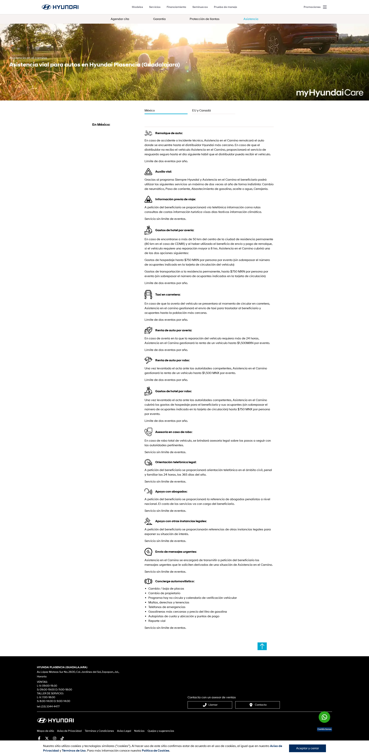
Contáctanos (324, 729)
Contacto (261, 704)
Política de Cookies (155, 751)
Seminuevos (200, 7)
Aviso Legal (124, 731)
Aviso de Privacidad (69, 731)
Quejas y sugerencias (161, 731)
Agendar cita (120, 19)
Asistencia (251, 19)
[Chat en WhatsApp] (324, 718)
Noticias (139, 731)
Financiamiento (176, 7)
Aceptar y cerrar (307, 748)
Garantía (159, 19)
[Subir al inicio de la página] (262, 646)
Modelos (137, 7)
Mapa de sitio (45, 731)
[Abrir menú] (324, 7)
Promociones (312, 7)
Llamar (213, 704)
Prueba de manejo (225, 7)
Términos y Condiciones (99, 731)
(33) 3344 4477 (50, 706)
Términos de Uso (74, 751)
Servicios (154, 7)
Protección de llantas (204, 19)
